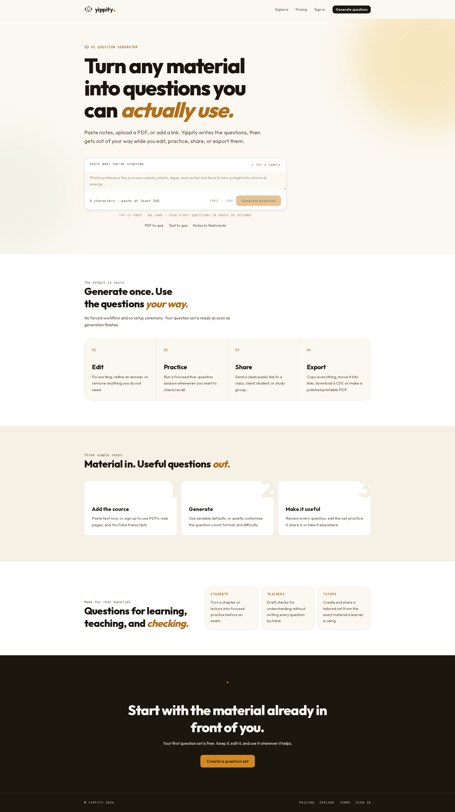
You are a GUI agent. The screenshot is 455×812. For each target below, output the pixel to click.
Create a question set (228, 761)
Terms (345, 802)
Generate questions (352, 9)
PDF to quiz (154, 225)
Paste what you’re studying (117, 164)
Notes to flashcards (209, 225)
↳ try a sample (266, 165)
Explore (281, 9)
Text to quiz (178, 225)
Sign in (319, 9)
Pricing (301, 9)
